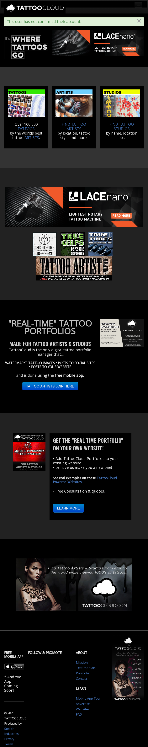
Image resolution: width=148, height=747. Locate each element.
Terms (8, 744)
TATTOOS (26, 128)
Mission (82, 662)
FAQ (79, 714)
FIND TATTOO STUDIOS (121, 126)
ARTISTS (31, 137)
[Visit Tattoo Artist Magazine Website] (74, 268)
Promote (82, 673)
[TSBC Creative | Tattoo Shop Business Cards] (45, 244)
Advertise (83, 704)
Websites (82, 709)
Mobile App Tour (88, 698)
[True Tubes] (100, 244)
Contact (81, 678)
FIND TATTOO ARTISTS (74, 126)
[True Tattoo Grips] (73, 244)
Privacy (9, 739)
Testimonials (86, 668)
